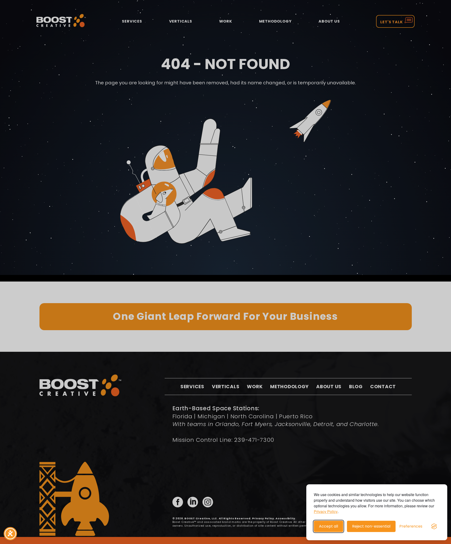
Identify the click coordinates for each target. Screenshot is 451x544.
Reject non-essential (371, 526)
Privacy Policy (326, 511)
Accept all (328, 526)
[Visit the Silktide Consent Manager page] (434, 526)
